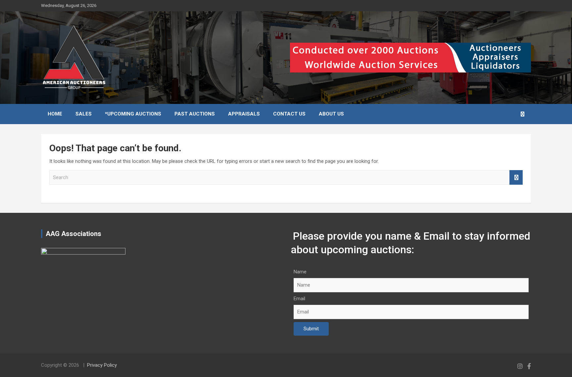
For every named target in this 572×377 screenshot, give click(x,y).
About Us (331, 114)
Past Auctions (194, 114)
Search (516, 177)
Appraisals (244, 114)
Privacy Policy (102, 365)
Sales (83, 114)
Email (299, 299)
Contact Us (289, 114)
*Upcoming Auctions (133, 114)
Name (300, 272)
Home (55, 114)
